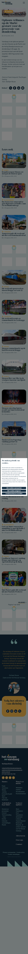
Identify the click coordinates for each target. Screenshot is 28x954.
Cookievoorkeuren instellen (14, 493)
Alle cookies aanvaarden (14, 488)
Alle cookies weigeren (14, 491)
